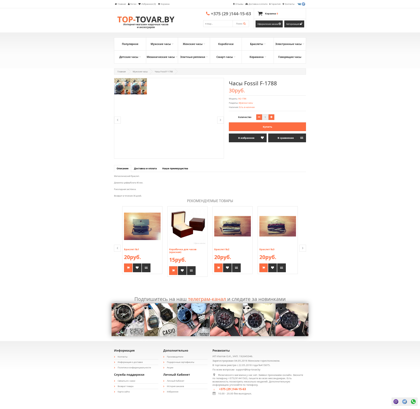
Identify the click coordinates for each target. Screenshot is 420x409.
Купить (267, 126)
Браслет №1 (131, 249)
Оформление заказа (268, 23)
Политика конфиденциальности (134, 367)
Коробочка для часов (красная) (182, 251)
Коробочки (226, 44)
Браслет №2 (221, 249)
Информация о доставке (130, 362)
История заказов (175, 386)
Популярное (130, 44)
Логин (133, 3)
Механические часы (161, 57)
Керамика (257, 57)
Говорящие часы (289, 57)
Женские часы (193, 44)
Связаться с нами (126, 380)
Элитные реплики (192, 57)
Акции (170, 367)
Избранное (172, 391)
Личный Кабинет (175, 380)
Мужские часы (161, 44)
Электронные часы (288, 44)
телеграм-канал (207, 299)
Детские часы (128, 57)
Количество (244, 117)
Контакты (122, 356)
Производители (175, 356)
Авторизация (293, 23)
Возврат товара (125, 386)
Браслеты (256, 44)
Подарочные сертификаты (180, 362)
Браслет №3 (266, 249)
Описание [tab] (122, 168)
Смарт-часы (224, 57)
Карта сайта (124, 391)
